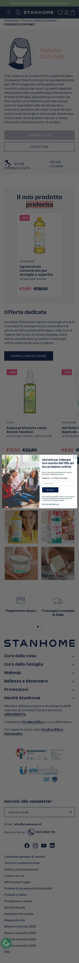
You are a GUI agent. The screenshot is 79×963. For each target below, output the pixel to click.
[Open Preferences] (6, 943)
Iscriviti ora (50, 490)
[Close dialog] (74, 457)
